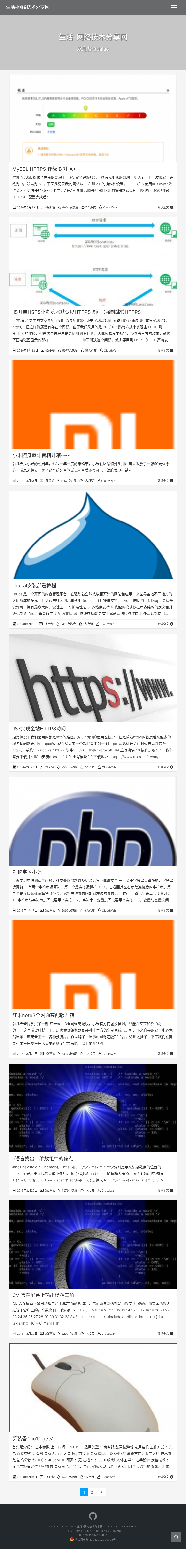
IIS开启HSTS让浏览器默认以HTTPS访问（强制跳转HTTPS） (79, 312)
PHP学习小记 (27, 872)
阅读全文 (163, 207)
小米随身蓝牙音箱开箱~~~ (41, 455)
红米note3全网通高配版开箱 (43, 1015)
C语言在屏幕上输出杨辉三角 (43, 1295)
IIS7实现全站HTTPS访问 (39, 729)
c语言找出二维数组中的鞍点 (42, 1159)
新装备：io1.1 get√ (32, 1439)
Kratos (81, 1530)
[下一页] (101, 1492)
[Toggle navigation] (174, 7)
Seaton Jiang (111, 1530)
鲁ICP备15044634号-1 (93, 1535)
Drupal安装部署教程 (34, 586)
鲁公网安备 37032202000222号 (95, 1539)
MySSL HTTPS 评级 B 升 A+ (44, 169)
